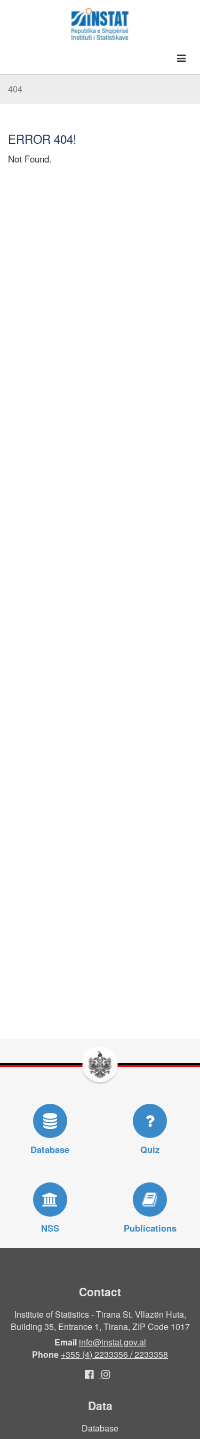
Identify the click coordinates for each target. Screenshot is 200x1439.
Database (100, 1428)
